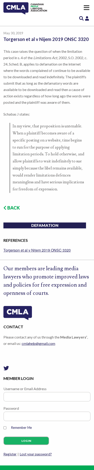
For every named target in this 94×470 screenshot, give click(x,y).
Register (10, 454)
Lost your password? (36, 454)
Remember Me (21, 428)
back (13, 207)
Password (11, 408)
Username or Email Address (25, 389)
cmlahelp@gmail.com (38, 343)
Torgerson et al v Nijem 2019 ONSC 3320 (37, 250)
